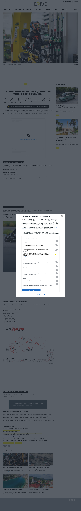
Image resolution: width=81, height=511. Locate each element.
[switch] (56, 241)
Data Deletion (32, 294)
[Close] (62, 216)
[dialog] (40, 255)
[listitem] (40, 238)
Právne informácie (47, 294)
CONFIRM (31, 290)
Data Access (39, 294)
